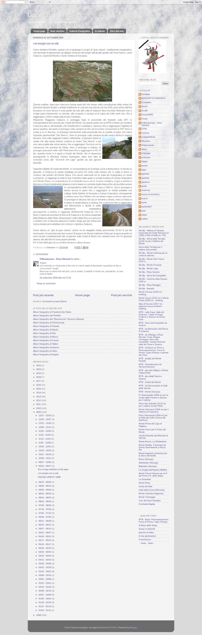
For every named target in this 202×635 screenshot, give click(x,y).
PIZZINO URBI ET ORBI (49, 477)
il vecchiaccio (145, 539)
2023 (39, 369)
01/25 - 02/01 (45, 598)
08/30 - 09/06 (45, 490)
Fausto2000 (147, 115)
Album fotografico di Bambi (45, 330)
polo (144, 211)
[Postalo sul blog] (78, 247)
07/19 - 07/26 (45, 509)
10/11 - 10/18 (45, 454)
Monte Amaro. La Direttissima (152, 441)
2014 (39, 393)
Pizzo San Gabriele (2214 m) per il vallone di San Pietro (152, 404)
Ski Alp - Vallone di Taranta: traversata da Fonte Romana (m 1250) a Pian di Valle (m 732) (154, 232)
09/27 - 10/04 (45, 462)
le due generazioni (147, 536)
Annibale (146, 94)
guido (144, 186)
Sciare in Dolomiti (147, 529)
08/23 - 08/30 (45, 494)
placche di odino (146, 532)
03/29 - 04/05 (45, 564)
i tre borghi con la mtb (46, 43)
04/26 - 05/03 (45, 552)
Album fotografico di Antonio (46, 347)
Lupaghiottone (148, 137)
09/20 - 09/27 (45, 466)
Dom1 (144, 106)
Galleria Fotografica (79, 31)
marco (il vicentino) (150, 194)
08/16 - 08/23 (45, 498)
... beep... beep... (147, 543)
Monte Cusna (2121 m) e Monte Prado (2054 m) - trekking (154, 299)
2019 (39, 373)
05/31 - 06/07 (45, 533)
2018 (39, 377)
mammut (146, 190)
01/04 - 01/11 (45, 610)
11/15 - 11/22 (45, 439)
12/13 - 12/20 (45, 423)
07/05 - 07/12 (45, 513)
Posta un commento (46, 283)
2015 (39, 389)
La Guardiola (145, 479)
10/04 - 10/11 (45, 458)
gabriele (145, 174)
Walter (145, 161)
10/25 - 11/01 (45, 446)
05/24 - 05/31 (45, 536)
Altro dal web (117, 31)
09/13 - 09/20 (45, 482)
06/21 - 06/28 (45, 521)
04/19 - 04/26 (45, 556)
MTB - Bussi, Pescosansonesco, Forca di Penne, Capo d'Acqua (154, 520)
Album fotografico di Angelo (46, 354)
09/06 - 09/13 (45, 486)
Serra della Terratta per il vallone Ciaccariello (150, 248)
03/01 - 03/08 (45, 579)
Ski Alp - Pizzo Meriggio (150, 285)
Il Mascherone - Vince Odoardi (55, 259)
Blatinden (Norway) (148, 466)
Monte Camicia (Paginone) (151, 493)
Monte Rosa (144, 483)
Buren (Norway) (146, 459)
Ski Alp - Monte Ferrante (150, 265)
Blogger (133, 627)
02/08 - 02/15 (45, 591)
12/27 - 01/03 (45, 415)
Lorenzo (145, 133)
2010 (39, 408)
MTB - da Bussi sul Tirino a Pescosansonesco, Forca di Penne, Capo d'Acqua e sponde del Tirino (153, 351)
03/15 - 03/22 (45, 571)
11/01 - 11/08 (45, 443)
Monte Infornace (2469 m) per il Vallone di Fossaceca (153, 410)
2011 (38, 404)
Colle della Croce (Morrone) (152, 490)
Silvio (144, 149)
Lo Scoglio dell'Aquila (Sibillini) (153, 470)
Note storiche (57, 31)
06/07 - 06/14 (45, 529)
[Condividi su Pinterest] (87, 247)
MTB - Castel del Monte (150, 382)
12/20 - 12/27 (45, 419)
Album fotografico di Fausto (46, 340)
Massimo (146, 141)
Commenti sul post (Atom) (54, 301)
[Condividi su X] (81, 247)
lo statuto (100, 31)
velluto (145, 219)
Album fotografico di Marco (45, 337)
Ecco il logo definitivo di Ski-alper (53, 469)
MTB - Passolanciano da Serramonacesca (150, 365)
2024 (39, 365)
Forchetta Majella (147, 504)
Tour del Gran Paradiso (150, 500)
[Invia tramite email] (75, 247)
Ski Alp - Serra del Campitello (152, 275)
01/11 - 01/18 (45, 606)
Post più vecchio (121, 295)
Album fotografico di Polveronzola (48, 323)
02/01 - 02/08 (45, 595)
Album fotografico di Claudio (46, 326)
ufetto (144, 215)
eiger (144, 170)
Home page (39, 31)
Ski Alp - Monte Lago (148, 268)
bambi (144, 166)
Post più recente (43, 295)
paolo (144, 202)
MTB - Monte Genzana (149, 392)
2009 (39, 412)
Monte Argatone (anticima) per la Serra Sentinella (153, 454)
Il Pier (144, 129)
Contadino (146, 102)
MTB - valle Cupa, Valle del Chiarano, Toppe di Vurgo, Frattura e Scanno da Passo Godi (152, 316)
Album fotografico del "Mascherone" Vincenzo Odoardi (58, 319)
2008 (39, 615)
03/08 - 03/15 (45, 575)
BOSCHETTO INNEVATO (153, 98)
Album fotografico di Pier (44, 333)
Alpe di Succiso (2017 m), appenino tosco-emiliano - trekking (151, 306)
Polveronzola (148, 145)
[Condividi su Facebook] (84, 247)
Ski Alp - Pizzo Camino (149, 272)
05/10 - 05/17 (45, 544)
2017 (39, 381)
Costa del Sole (145, 486)
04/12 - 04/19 (45, 560)
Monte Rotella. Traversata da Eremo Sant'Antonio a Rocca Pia (152, 447)
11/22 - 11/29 (45, 435)
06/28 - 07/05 (45, 517)
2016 (39, 385)
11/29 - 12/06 (45, 431)
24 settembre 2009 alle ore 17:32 (55, 278)
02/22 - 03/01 (45, 583)
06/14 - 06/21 (45, 525)
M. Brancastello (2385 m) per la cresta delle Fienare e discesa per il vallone (153, 397)
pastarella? (147, 207)
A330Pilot (112, 627)
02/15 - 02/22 (45, 587)
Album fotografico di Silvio (45, 351)
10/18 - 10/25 (45, 450)
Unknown (146, 153)
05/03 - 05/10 (45, 548)
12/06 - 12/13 (45, 427)
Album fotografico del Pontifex (47, 315)
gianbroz (146, 182)
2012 (39, 400)
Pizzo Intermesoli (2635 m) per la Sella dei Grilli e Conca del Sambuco (153, 417)
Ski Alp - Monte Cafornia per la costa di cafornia (153, 254)
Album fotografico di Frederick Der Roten (52, 312)
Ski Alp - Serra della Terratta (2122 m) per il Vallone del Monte (152, 241)
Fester (145, 119)
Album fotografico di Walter (45, 344)
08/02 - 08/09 (45, 501)
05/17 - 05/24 (45, 540)
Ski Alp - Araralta (146, 288)
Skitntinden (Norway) (148, 463)
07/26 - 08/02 (45, 505)
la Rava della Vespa (148, 525)
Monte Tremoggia (147, 497)
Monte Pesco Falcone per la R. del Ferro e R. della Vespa (153, 474)
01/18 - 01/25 (45, 602)
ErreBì (145, 111)
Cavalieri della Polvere (56, 15)
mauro (145, 198)
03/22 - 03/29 (45, 567)
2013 (39, 397)
